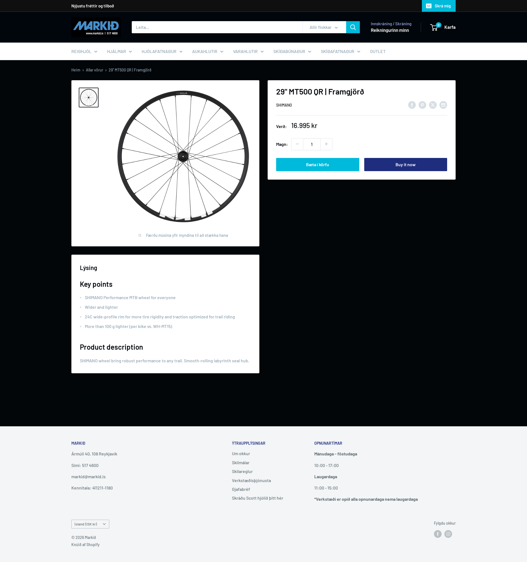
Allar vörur (94, 70)
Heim (75, 70)
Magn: (282, 143)
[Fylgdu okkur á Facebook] (438, 534)
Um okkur (241, 453)
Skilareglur (242, 471)
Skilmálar (241, 462)
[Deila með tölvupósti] (443, 104)
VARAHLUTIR (245, 51)
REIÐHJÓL (81, 51)
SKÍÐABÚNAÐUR (289, 51)
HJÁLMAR (116, 51)
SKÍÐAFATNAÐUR (337, 51)
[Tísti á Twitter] (433, 104)
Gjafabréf (241, 489)
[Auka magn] (326, 144)
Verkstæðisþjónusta (251, 480)
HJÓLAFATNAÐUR (159, 51)
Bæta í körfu (317, 164)
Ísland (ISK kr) (85, 524)
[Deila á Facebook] (412, 104)
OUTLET (378, 51)
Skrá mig (443, 5)
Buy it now (406, 164)
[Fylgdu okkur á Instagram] (448, 534)
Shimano (284, 105)
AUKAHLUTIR (204, 51)
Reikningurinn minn (390, 30)
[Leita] (353, 27)
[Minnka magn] (297, 144)
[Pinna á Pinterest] (422, 104)
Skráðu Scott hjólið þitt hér (257, 497)
